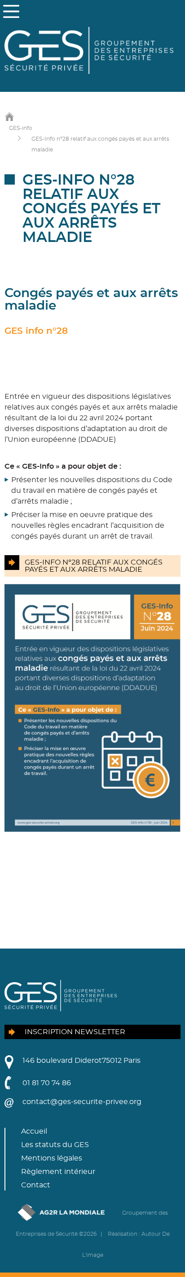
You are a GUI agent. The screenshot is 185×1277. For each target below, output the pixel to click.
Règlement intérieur (58, 1171)
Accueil (34, 1131)
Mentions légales (51, 1158)
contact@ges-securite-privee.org (81, 1101)
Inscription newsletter (75, 1031)
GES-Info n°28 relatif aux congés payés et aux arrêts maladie (94, 566)
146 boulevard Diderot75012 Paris (81, 1060)
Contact (35, 1185)
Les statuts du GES (55, 1144)
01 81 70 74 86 (46, 1083)
